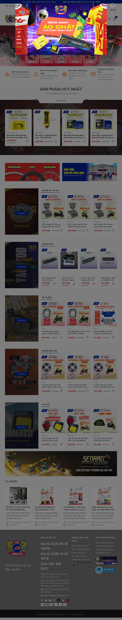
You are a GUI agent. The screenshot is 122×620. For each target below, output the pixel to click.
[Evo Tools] (61, 29)
